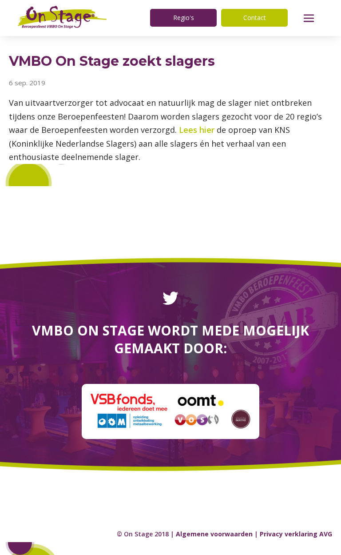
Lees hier (196, 129)
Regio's (183, 17)
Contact (254, 17)
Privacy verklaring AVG (296, 534)
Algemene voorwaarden (214, 534)
